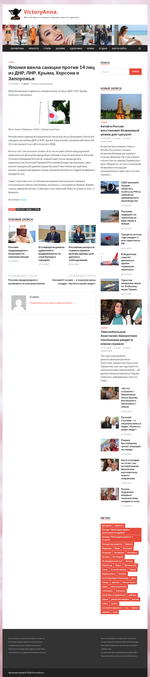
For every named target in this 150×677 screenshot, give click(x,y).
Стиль (47, 48)
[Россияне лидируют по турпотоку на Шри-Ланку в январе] (110, 221)
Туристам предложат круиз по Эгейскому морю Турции (131, 285)
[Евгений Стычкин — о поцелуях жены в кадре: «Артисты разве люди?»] (110, 427)
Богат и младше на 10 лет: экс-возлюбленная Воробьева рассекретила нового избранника (130, 469)
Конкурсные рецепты (112, 544)
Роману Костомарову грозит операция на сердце (131, 445)
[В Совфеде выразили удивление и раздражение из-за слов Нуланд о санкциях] (52, 243)
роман (105, 599)
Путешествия (130, 565)
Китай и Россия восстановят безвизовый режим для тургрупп (120, 130)
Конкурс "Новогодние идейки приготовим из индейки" (116, 531)
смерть (114, 603)
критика (115, 582)
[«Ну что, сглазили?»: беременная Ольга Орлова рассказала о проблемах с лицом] (110, 398)
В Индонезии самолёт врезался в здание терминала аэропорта (128, 262)
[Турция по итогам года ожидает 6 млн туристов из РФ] (110, 244)
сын (126, 608)
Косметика (17, 48)
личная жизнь (128, 582)
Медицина (107, 548)
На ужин (129, 561)
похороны (120, 591)
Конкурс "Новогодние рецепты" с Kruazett (117, 538)
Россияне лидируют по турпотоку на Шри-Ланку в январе (128, 217)
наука (104, 586)
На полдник (117, 557)
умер (115, 612)
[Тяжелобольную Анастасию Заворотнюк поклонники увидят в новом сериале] (121, 325)
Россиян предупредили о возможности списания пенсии (18, 252)
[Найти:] (121, 71)
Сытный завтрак (118, 569)
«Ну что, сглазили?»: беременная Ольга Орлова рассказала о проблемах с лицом (129, 397)
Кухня (90, 48)
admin (26, 84)
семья (105, 603)
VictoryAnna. (41, 11)
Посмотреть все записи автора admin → (52, 302)
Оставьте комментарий (42, 84)
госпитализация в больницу (115, 578)
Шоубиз (60, 48)
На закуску (132, 552)
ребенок (132, 595)
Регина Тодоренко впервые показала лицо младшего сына (130, 495)
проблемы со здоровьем (114, 595)
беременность (109, 574)
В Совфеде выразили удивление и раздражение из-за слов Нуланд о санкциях (51, 254)
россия (135, 599)
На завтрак (119, 552)
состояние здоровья (111, 608)
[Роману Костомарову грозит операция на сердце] (110, 450)
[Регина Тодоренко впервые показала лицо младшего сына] (110, 499)
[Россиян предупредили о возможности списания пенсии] (21, 243)
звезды (105, 582)
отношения (107, 591)
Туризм (132, 569)
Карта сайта (119, 48)
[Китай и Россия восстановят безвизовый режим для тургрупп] (121, 119)
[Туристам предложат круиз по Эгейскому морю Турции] (110, 290)
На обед (105, 557)
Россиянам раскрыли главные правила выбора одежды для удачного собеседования (82, 254)
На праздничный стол (112, 561)
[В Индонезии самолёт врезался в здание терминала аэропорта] (110, 264)
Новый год (107, 565)
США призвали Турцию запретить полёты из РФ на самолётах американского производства (130, 191)
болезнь (122, 574)
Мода (29, 209)
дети (133, 578)
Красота (34, 48)
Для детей (106, 525)
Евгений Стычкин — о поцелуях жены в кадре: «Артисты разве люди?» (131, 423)
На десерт (106, 552)
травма (134, 608)
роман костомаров (120, 599)
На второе (127, 548)
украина (106, 612)
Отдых (103, 48)
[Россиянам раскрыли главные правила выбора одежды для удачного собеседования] (82, 243)
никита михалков (118, 586)
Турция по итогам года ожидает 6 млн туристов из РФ (131, 239)
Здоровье (76, 48)
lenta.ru (23, 199)
